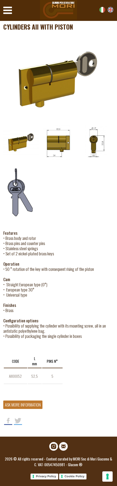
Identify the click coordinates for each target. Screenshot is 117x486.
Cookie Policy (74, 476)
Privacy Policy (46, 476)
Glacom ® (75, 464)
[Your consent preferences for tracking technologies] (107, 476)
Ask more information (23, 405)
